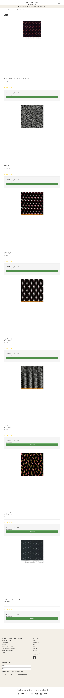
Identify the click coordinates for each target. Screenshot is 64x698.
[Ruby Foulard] (32, 307)
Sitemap (3, 652)
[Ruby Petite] (32, 220)
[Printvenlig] (59, 9)
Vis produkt (32, 97)
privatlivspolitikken (22, 674)
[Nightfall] (32, 133)
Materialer (35, 648)
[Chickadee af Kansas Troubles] (32, 568)
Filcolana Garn (36, 642)
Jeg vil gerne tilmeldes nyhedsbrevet (12, 671)
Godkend (16, 676)
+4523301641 (9, 646)
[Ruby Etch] (32, 394)
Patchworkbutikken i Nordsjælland (32, 3)
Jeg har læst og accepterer (15, 674)
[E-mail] (16, 668)
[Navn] (16, 665)
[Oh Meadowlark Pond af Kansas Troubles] (32, 47)
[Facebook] (34, 658)
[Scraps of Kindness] (32, 481)
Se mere (35, 650)
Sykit (34, 644)
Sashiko (34, 640)
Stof (34, 646)
